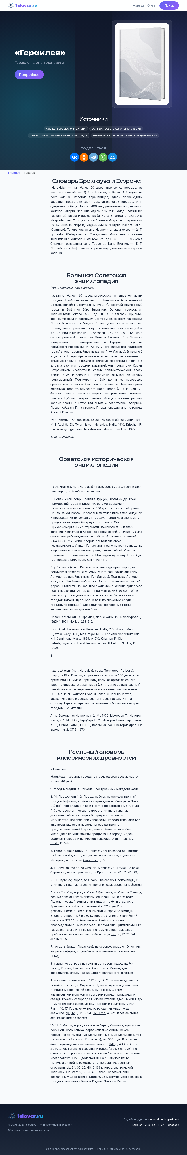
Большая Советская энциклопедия (116, 128)
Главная (137, 1124)
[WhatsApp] (103, 157)
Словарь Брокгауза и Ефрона (65, 128)
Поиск (169, 5)
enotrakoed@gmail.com (164, 1119)
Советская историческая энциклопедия (58, 135)
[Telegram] (93, 157)
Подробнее (29, 74)
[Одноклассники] (84, 157)
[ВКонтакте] (74, 157)
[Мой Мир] (112, 157)
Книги (151, 5)
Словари (173, 1124)
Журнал (138, 5)
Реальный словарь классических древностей (125, 135)
